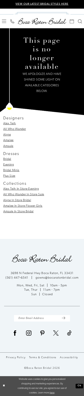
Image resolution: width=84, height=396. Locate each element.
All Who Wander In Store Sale (23, 194)
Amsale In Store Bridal (18, 211)
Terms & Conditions (42, 357)
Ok (79, 386)
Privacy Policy (15, 357)
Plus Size (9, 176)
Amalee (8, 140)
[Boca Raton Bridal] (42, 21)
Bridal (7, 159)
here (52, 392)
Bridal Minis (11, 170)
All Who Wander (14, 129)
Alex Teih (9, 123)
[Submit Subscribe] (63, 318)
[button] (4, 21)
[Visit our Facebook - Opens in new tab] (15, 333)
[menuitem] (4, 21)
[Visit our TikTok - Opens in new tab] (69, 333)
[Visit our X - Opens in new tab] (56, 333)
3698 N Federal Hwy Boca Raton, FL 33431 (42, 273)
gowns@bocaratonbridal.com (57, 277)
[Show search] (80, 21)
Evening (8, 164)
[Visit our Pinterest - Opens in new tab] (42, 333)
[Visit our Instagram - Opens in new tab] (29, 333)
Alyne (7, 134)
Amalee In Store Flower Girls (22, 206)
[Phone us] (12, 21)
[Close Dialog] (4, 386)
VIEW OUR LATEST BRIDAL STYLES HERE (42, 4)
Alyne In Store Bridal (17, 200)
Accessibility (69, 357)
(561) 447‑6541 (17, 277)
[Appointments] (72, 21)
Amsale (8, 146)
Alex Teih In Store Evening (21, 189)
